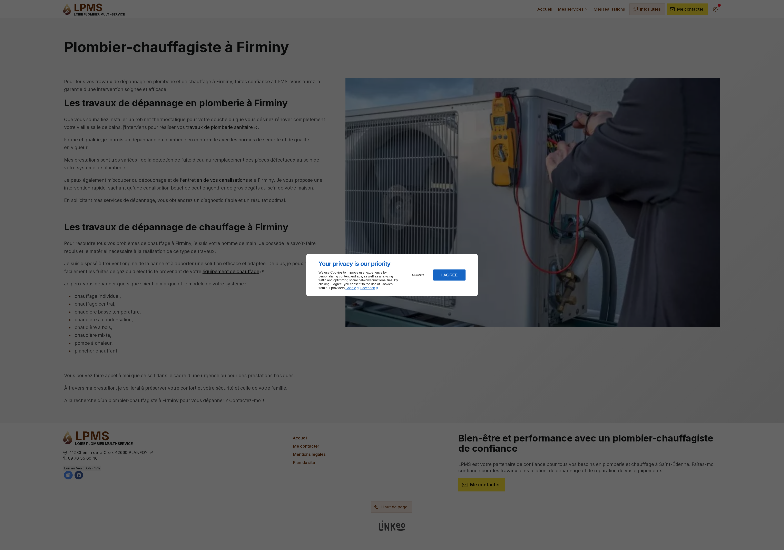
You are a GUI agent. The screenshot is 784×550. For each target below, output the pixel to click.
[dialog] (392, 275)
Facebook (367, 288)
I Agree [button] (449, 275)
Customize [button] (418, 275)
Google (350, 288)
